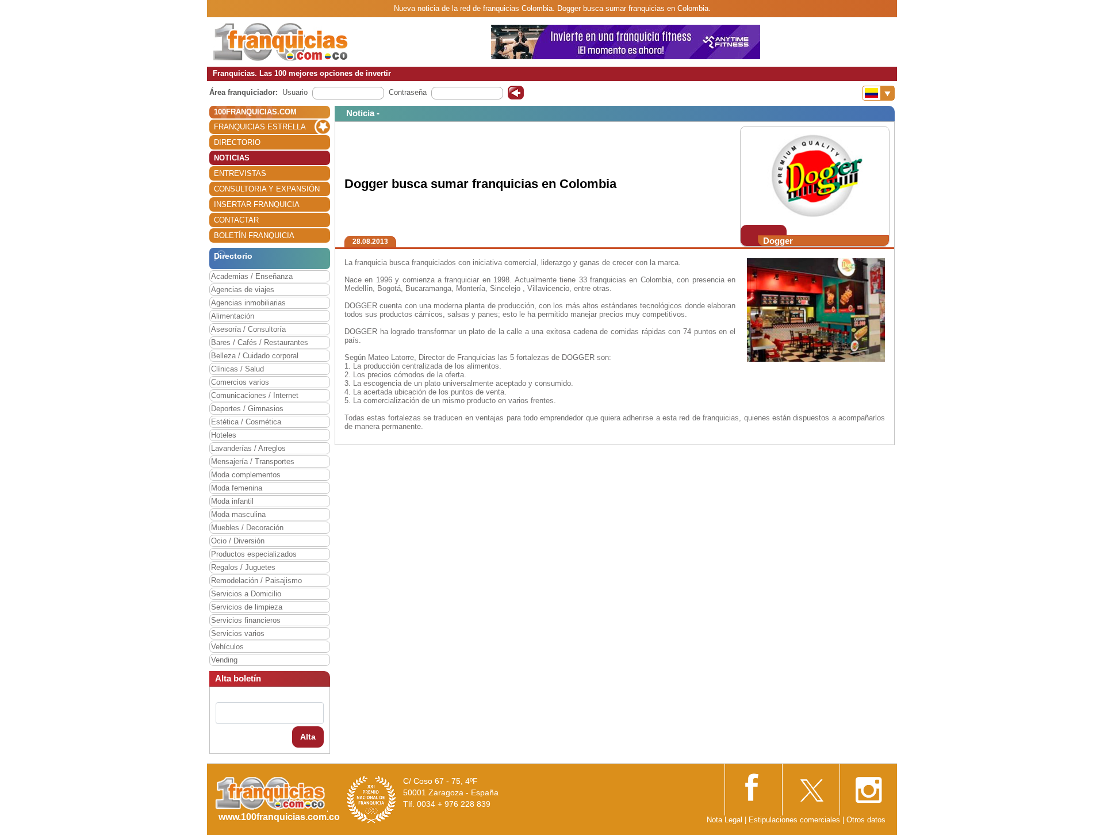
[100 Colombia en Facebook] (753, 786)
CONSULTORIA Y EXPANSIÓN (267, 189)
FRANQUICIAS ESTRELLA (260, 126)
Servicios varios (237, 633)
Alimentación (232, 316)
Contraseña (408, 92)
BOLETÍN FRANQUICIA (254, 235)
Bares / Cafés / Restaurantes (259, 342)
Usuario (295, 92)
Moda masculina (238, 514)
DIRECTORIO (237, 142)
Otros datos (865, 819)
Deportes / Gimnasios (247, 408)
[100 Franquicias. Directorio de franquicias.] (280, 41)
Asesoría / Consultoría (248, 329)
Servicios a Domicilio (246, 593)
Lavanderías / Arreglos (248, 448)
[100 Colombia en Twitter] (811, 786)
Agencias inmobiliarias (248, 302)
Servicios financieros (246, 620)
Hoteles (223, 435)
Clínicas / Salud (237, 369)
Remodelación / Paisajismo (256, 580)
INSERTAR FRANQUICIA (257, 204)
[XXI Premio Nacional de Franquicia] (371, 799)
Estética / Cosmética (246, 421)
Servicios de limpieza (246, 607)
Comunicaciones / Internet (254, 395)
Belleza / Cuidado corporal (254, 355)
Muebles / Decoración (247, 527)
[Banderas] (878, 93)
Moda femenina (236, 488)
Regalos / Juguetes (243, 567)
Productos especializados (254, 554)
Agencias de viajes (242, 289)
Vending (224, 660)
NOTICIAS (232, 158)
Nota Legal (724, 819)
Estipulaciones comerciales (795, 819)
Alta (308, 736)
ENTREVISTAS (240, 173)
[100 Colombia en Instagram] (868, 786)
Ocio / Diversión (237, 541)
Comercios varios (240, 382)
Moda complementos (246, 474)
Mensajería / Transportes (252, 461)
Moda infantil (232, 501)
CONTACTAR (236, 220)
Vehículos (227, 646)
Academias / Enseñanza (252, 276)
